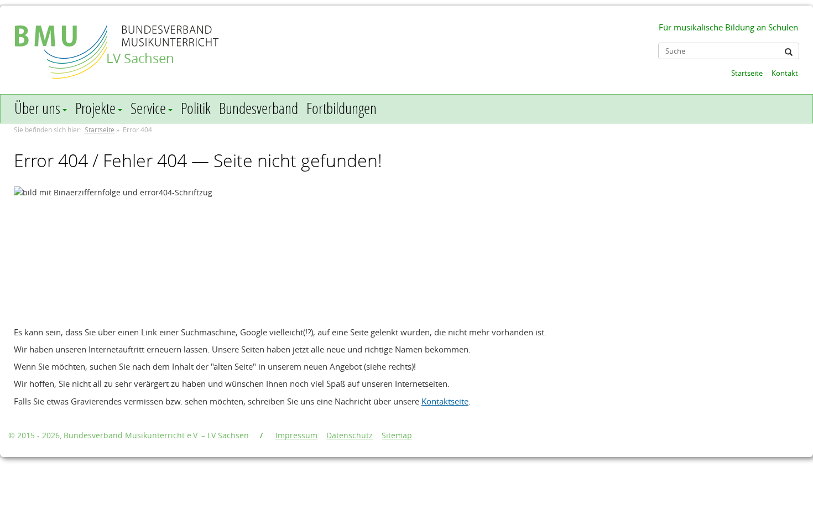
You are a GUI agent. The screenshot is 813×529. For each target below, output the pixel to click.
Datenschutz (349, 435)
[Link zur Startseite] (62, 40)
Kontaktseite (444, 401)
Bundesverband (258, 108)
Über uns (37, 108)
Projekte (95, 108)
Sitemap (397, 435)
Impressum (296, 435)
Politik (196, 108)
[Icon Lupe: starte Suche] (788, 52)
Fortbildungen (341, 108)
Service (148, 108)
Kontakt (785, 73)
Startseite (747, 73)
